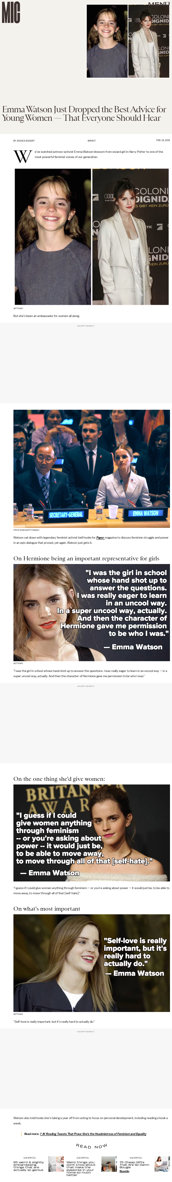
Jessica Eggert (26, 141)
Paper (100, 537)
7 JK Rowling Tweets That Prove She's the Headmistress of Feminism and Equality (93, 1133)
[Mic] (11, 12)
